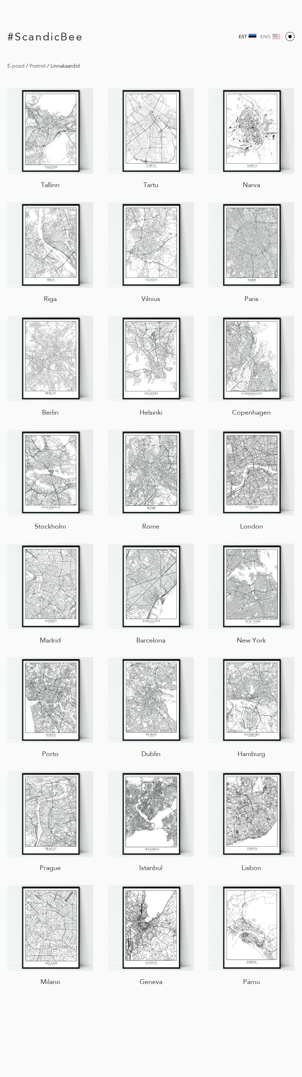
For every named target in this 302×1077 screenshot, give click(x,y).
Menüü (290, 36)
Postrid (37, 65)
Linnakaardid (65, 65)
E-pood (16, 65)
